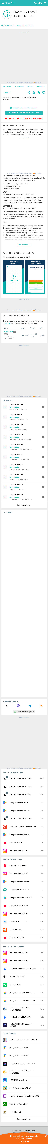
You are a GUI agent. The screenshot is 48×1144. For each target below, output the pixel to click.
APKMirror (9, 3)
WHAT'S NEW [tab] (7, 86)
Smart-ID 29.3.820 (16, 465)
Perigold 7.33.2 (15, 1112)
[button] (28, 92)
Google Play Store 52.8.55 (19, 882)
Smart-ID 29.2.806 (16, 475)
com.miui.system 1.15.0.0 (19, 890)
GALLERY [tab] (30, 86)
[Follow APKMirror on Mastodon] (18, 707)
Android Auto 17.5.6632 (18, 922)
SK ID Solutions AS (24, 16)
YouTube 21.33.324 (17, 938)
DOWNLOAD (41, 86)
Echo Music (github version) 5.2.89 (23, 827)
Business (7, 93)
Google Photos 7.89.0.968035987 (22, 1001)
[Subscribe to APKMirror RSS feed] (41, 707)
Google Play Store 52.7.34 (19, 811)
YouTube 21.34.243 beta (19, 906)
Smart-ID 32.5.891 (16, 415)
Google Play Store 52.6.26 (19, 835)
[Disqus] (24, 605)
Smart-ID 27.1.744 (16, 495)
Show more (23, 245)
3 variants (15, 417)
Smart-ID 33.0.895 (16, 405)
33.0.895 (27, 257)
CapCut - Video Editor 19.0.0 (20, 795)
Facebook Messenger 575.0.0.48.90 (23, 969)
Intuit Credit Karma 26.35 (19, 1104)
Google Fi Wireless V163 (19, 1056)
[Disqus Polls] (24, 545)
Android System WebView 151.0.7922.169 (19, 1009)
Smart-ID (20, 26)
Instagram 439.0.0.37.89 (19, 851)
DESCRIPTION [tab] (19, 86)
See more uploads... (24, 505)
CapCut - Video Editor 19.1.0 (20, 787)
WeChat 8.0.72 (15, 985)
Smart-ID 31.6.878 (16, 435)
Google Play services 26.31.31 (21, 898)
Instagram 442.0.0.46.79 (19, 874)
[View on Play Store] (34, 92)
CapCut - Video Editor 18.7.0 (20, 819)
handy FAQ (7, 323)
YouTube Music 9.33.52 (18, 866)
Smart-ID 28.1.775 (16, 485)
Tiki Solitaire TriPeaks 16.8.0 (20, 1088)
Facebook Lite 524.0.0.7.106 (20, 1017)
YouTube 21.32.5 (16, 843)
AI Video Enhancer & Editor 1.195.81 (23, 1040)
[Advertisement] (24, 57)
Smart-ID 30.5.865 (16, 445)
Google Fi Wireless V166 (19, 1048)
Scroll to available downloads (25, 113)
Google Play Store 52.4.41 (19, 803)
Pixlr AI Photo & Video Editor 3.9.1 (22, 1064)
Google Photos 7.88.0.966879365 (22, 993)
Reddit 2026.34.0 (16, 930)
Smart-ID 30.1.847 (16, 455)
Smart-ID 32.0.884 (16, 425)
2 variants (15, 407)
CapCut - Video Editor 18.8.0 (20, 779)
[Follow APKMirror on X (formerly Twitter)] (6, 707)
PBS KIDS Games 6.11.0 (19, 1080)
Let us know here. (29, 1131)
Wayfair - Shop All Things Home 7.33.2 (24, 1096)
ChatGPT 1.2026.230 (17, 977)
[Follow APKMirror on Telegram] (29, 707)
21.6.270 (9, 332)
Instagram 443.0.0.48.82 (19, 914)
